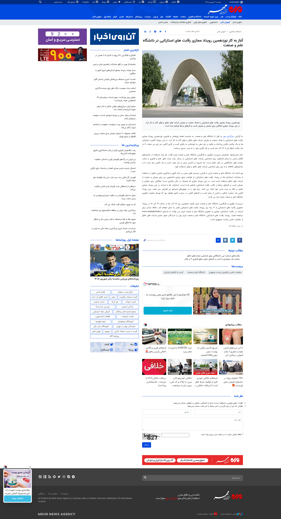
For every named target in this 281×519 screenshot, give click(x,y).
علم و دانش (163, 22)
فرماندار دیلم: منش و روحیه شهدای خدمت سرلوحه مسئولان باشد (114, 117)
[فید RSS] (49, 477)
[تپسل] (145, 284)
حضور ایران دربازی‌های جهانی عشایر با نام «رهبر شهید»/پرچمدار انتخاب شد (116, 108)
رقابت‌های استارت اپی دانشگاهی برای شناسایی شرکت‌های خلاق (213, 256)
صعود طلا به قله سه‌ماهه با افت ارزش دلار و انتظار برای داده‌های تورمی (115, 221)
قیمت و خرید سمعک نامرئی (125, 331)
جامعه (175, 16)
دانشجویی (213, 22)
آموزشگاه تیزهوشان (125, 321)
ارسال (146, 444)
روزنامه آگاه (114, 336)
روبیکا (104, 2)
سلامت (183, 16)
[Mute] (201, 312)
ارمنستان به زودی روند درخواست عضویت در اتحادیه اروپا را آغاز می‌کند (114, 126)
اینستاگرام (128, 2)
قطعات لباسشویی (102, 316)
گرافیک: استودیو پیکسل (205, 513)
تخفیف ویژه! (17, 498)
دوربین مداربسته (103, 306)
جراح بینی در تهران (125, 292)
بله (140, 2)
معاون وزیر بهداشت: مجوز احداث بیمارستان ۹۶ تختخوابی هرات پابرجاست (116, 99)
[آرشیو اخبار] (45, 477)
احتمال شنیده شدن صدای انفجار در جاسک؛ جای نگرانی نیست (113, 170)
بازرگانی (41, 493)
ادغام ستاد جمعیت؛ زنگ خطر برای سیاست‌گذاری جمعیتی (115, 90)
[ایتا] (40, 477)
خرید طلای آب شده (99, 297)
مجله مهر (107, 16)
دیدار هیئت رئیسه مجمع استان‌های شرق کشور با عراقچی (115, 72)
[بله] (69, 477)
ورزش (155, 16)
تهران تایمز (96, 331)
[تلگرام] (73, 477)
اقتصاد (168, 16)
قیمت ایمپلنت (128, 316)
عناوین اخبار (237, 22)
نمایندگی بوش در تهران (125, 326)
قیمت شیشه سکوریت (128, 297)
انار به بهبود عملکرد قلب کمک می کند (120, 204)
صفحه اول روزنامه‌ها (127, 240)
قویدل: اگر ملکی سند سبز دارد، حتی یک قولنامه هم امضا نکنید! (114, 179)
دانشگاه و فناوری (194, 16)
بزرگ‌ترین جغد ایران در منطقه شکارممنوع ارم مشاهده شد (113, 212)
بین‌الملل (138, 16)
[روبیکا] (54, 477)
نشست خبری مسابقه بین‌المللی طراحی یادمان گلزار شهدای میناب (115, 81)
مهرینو (107, 331)
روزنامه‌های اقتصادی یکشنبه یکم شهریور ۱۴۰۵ (115, 279)
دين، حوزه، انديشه (211, 16)
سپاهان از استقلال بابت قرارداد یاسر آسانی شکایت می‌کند (115, 188)
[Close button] (30, 467)
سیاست (148, 16)
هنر (222, 16)
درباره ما (64, 493)
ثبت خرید (168, 311)
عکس (121, 16)
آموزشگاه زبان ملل (101, 326)
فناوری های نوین (200, 22)
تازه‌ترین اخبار (131, 50)
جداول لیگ (71, 2)
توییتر (115, 2)
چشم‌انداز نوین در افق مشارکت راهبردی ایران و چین (114, 64)
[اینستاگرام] (64, 477)
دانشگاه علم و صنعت (196, 272)
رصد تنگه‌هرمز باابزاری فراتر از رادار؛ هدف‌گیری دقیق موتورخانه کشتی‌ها (114, 152)
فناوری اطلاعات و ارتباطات (181, 22)
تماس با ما (52, 493)
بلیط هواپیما (101, 321)
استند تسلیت (98, 302)
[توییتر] (59, 477)
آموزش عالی (225, 22)
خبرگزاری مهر (228, 136)
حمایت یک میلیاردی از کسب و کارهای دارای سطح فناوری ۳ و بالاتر (212, 259)
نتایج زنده (85, 2)
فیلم (115, 16)
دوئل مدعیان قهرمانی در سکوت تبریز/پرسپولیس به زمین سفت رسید (115, 197)
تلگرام (174, 2)
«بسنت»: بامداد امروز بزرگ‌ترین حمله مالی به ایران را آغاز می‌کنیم (114, 230)
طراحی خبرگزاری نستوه (229, 513)
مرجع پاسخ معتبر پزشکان (126, 311)
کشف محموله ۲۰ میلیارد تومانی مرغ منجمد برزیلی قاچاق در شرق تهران (115, 135)
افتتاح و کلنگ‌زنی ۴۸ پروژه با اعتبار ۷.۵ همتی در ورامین (115, 57)
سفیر (113, 297)
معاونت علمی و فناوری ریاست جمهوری (225, 272)
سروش (162, 2)
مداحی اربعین (127, 306)
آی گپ (150, 2)
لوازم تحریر (100, 292)
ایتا (94, 2)
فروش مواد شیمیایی (101, 311)
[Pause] (196, 312)
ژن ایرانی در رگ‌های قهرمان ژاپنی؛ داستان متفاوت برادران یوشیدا (115, 161)
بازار (161, 16)
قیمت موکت (130, 302)
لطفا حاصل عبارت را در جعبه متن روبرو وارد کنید (222, 434)
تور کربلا (115, 302)
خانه (240, 16)
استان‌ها (129, 16)
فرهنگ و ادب (231, 16)
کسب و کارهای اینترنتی (173, 272)
